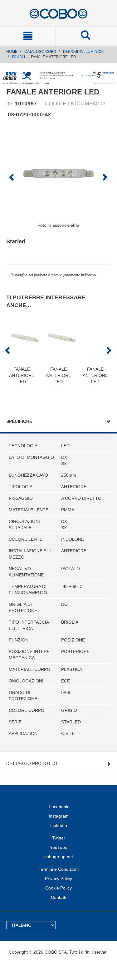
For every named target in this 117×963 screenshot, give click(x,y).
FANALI (18, 57)
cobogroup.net (58, 856)
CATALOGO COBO (40, 51)
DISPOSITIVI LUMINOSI (83, 51)
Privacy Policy (58, 878)
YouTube (58, 847)
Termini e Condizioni (59, 869)
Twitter (58, 837)
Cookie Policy (58, 887)
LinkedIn (58, 825)
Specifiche (19, 421)
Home (11, 51)
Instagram (59, 816)
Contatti (58, 897)
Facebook (58, 806)
